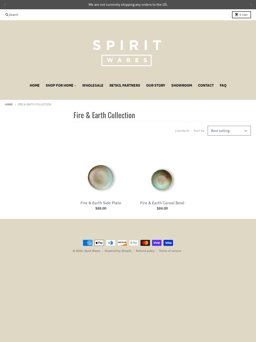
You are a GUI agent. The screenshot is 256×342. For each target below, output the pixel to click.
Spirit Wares (92, 251)
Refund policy (145, 251)
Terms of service (170, 251)
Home (9, 104)
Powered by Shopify (118, 251)
